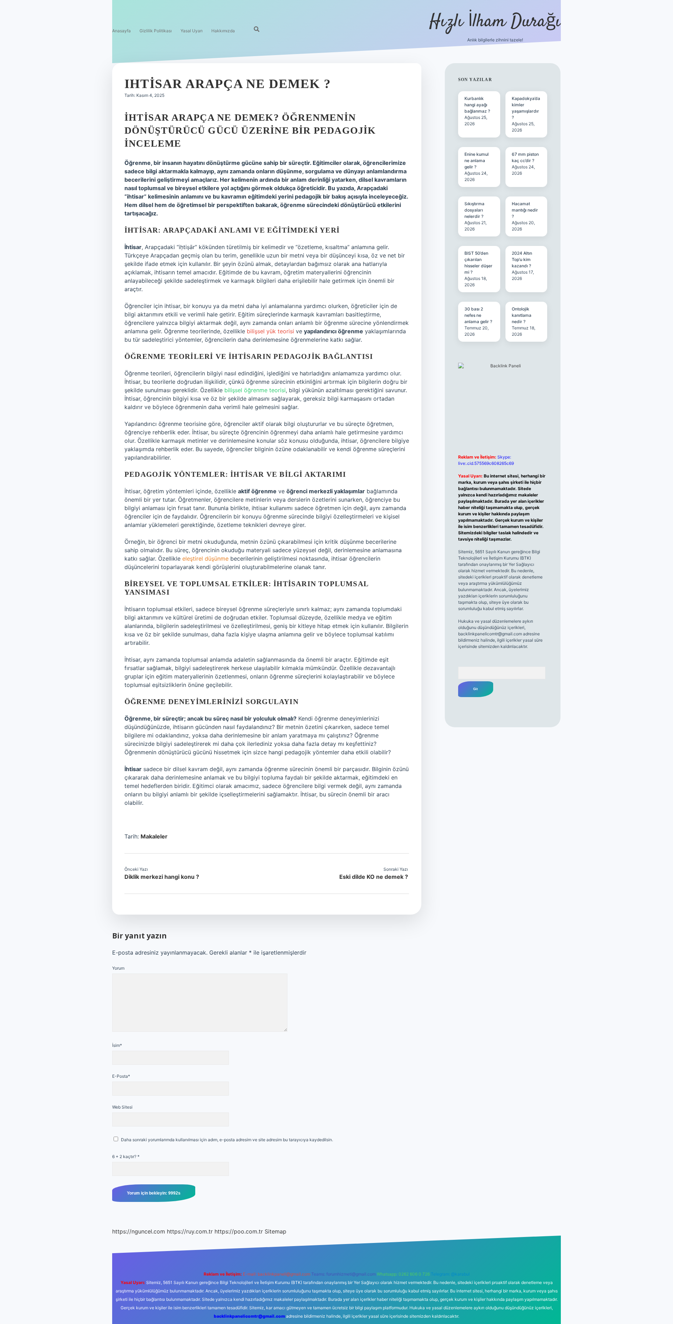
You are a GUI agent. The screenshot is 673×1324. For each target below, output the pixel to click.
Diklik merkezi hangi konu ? (161, 876)
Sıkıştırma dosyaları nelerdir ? (474, 210)
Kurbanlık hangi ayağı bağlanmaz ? (477, 105)
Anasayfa (121, 30)
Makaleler (154, 836)
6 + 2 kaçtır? (126, 1156)
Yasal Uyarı (192, 30)
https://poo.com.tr (239, 1231)
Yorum (118, 968)
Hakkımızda (223, 30)
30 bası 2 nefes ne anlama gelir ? (478, 315)
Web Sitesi (122, 1107)
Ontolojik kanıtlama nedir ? (521, 315)
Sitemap (275, 1231)
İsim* (117, 1045)
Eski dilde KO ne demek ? (373, 876)
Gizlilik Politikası (156, 30)
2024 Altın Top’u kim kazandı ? (522, 259)
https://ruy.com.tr (190, 1231)
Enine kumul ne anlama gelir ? (476, 160)
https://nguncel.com (138, 1231)
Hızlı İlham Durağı (495, 22)
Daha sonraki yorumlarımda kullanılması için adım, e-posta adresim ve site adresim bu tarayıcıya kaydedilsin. (227, 1139)
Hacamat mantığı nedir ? (525, 210)
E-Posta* (121, 1076)
